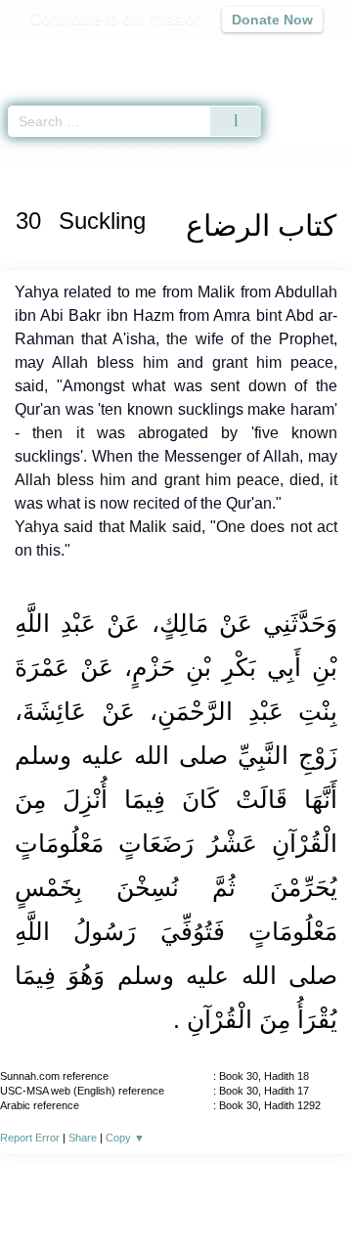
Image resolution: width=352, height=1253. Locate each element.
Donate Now (272, 19)
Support (145, 1195)
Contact (303, 1195)
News (86, 1195)
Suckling (176, 155)
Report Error (30, 1137)
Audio (295, 54)
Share (82, 1137)
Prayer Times (216, 54)
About (34, 1195)
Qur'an (63, 54)
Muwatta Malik (96, 155)
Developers (225, 1195)
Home (23, 155)
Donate (176, 1219)
